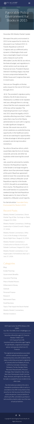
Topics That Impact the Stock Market (16, 306)
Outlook (6, 289)
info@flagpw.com (25, 331)
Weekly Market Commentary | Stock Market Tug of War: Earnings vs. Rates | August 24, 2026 (16, 217)
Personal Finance (9, 292)
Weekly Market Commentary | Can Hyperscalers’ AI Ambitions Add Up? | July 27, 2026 (16, 253)
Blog (5, 267)
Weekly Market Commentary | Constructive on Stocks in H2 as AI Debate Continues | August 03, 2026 (16, 244)
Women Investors (9, 314)
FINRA (18, 338)
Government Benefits (10, 274)
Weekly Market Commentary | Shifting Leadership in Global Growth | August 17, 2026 (16, 226)
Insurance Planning (10, 278)
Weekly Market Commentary (13, 310)
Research (6, 296)
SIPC (22, 338)
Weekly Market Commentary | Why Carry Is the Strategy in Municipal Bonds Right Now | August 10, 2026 (16, 235)
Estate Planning (8, 271)
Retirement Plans (9, 299)
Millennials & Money (10, 285)
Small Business (8, 303)
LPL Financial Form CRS (17, 340)
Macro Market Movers (11, 281)
